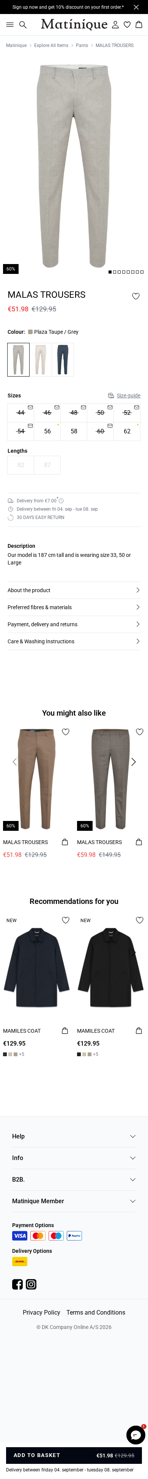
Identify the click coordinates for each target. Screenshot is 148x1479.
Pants (82, 45)
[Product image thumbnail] (110, 272)
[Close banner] (136, 7)
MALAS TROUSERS (115, 45)
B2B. (18, 1179)
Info (17, 1158)
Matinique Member (38, 1201)
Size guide (128, 395)
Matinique (16, 45)
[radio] (21, 413)
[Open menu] (8, 24)
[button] (74, 590)
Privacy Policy (41, 1312)
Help (18, 1136)
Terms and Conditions (95, 1312)
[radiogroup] (74, 422)
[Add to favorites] (135, 296)
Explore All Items (51, 45)
